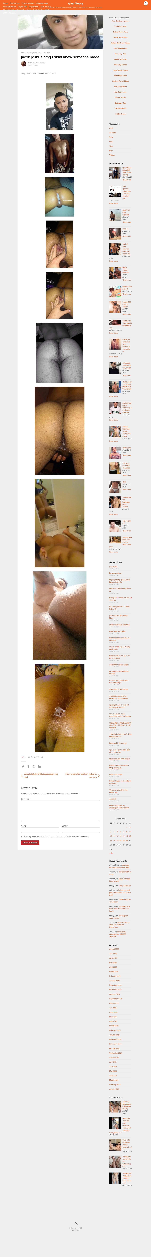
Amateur (29, 52)
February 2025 (114, 1030)
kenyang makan (115, 573)
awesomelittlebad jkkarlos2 (119, 624)
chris (124, 481)
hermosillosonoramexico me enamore (119, 638)
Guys (44, 52)
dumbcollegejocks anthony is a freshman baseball (127, 408)
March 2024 (113, 1080)
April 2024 (113, 1075)
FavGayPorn (14, 3)
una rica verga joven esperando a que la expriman (120, 714)
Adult (23, 52)
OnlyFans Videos (28, 3)
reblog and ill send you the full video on (120, 598)
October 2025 (114, 994)
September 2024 (115, 1053)
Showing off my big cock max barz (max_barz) (126, 1178)
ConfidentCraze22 (36, 63)
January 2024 (114, 1089)
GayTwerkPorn (8, 9)
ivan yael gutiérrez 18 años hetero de (119, 607)
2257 (5, 13)
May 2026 (113, 962)
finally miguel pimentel (125, 269)
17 (111, 840)
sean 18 (125, 228)
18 (114, 840)
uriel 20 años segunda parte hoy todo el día (126, 249)
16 (130, 836)
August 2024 (114, 1057)
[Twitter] (24, 766)
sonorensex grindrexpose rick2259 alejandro (117, 934)
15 (127, 836)
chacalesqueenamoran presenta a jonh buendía (118, 697)
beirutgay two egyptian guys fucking (119, 866)
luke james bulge (125, 885)
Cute (35, 52)
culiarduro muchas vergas (119, 664)
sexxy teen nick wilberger (118, 689)
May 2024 (113, 1071)
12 (117, 836)
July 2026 (113, 953)
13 (120, 836)
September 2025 (115, 998)
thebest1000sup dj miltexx (126, 304)
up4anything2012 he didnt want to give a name (119, 705)
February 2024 (114, 1084)
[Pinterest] (34, 766)
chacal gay (113, 566)
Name (24, 825)
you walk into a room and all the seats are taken (119, 908)
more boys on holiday (117, 631)
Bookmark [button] (20, 9)
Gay (39, 52)
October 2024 (114, 1048)
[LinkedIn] (40, 766)
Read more (126, 179)
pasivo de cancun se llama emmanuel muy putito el (126, 345)
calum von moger (115, 774)
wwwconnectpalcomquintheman (120, 589)
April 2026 (113, 967)
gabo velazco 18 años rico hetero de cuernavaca (119, 924)
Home (5, 3)
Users (29, 9)
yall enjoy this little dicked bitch (118, 616)
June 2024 (113, 1066)
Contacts (12, 13)
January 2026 (114, 980)
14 (124, 836)
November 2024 (115, 1043)
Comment (25, 799)
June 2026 (113, 958)
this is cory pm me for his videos (126, 465)
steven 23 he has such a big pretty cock (119, 647)
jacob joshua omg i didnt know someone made (60, 56)
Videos (112, 155)
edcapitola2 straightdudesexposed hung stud (41, 775)
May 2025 (113, 1016)
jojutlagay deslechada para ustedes (119, 672)
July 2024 (113, 1062)
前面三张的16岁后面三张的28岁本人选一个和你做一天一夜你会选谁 (120, 725)
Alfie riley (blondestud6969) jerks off (126, 1105)
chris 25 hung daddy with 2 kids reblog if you (119, 681)
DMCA (47, 9)
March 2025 (113, 1025)
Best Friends (37, 9)
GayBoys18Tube (9, 6)
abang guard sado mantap (118, 916)
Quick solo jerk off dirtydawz (119, 758)
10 (111, 836)
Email (65, 825)
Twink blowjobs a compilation (120, 900)
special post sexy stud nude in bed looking (126, 171)
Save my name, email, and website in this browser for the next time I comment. (56, 836)
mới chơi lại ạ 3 (126, 522)
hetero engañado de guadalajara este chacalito (119, 806)
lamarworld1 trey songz (118, 743)
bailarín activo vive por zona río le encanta (119, 656)
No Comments (37, 756)
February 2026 (114, 976)
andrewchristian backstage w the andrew (127, 502)
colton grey (126, 447)
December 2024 (115, 1039)
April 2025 (113, 1021)
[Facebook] (29, 766)
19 (117, 840)
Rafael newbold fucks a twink (119, 879)
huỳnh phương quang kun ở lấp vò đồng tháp (119, 580)
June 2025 (113, 1012)
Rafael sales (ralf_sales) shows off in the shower (127, 385)
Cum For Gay (46, 6)
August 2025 (114, 1003)
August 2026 (114, 949)
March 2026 (113, 971)
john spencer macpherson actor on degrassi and (126, 192)
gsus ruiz (112, 798)
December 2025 (115, 985)
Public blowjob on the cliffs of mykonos (120, 781)
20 (120, 840)
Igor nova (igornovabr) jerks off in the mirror (119, 750)
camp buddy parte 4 (127, 287)
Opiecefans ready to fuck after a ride (118, 791)
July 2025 (113, 1007)
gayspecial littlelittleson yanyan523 (126, 365)
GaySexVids (33, 6)
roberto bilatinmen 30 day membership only (126, 431)
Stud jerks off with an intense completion (127, 1145)
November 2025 (115, 989)
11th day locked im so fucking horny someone (120, 735)
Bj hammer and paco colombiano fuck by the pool (120, 892)
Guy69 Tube (22, 6)
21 (124, 840)
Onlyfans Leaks (42, 3)
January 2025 (114, 1034)
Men (48, 52)
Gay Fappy (74, 1228)
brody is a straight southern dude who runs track (80, 775)
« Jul (111, 853)
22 (127, 840)
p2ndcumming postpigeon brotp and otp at (119, 766)
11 (114, 836)
